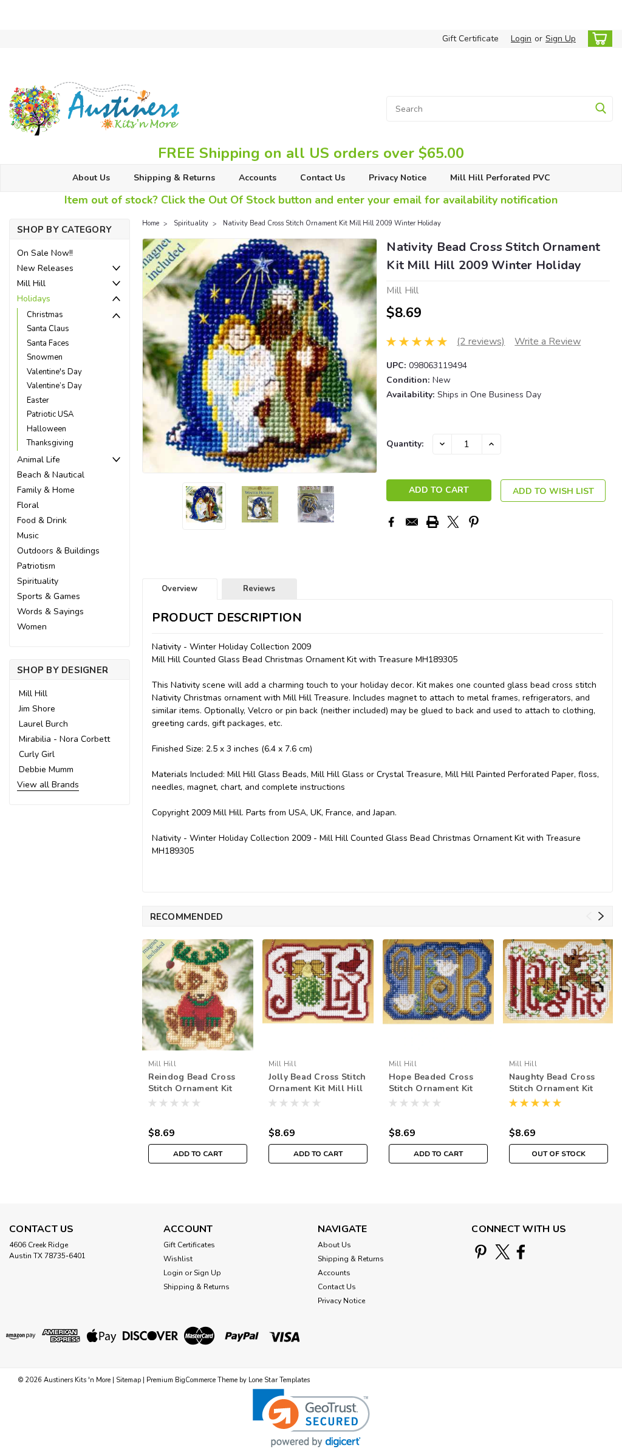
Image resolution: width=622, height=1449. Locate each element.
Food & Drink (42, 520)
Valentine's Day (54, 371)
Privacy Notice (397, 177)
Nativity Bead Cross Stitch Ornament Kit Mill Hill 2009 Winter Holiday (332, 223)
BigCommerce (195, 1380)
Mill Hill (31, 283)
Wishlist (178, 1259)
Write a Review (547, 341)
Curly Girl (37, 754)
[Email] (412, 522)
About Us (91, 177)
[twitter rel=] (502, 1251)
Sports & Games (48, 596)
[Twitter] (453, 522)
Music (28, 535)
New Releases (45, 268)
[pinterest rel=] (480, 1251)
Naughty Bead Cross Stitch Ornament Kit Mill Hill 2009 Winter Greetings (554, 1083)
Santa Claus (48, 328)
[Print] (432, 522)
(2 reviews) (481, 341)
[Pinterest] (474, 522)
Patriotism (36, 566)
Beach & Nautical (50, 475)
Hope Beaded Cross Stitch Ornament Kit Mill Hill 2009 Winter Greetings (434, 1083)
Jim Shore (37, 708)
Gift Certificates (189, 1245)
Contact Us (322, 177)
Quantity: (404, 444)
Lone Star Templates (279, 1380)
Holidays (33, 298)
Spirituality (37, 581)
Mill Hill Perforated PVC (500, 177)
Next (366, 355)
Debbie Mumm (46, 769)
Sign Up (560, 38)
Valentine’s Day (54, 385)
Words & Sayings (50, 611)
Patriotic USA (50, 414)
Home (150, 223)
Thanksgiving (50, 442)
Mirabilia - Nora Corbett (64, 739)
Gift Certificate (470, 38)
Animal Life (38, 459)
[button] (311, 1418)
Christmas (45, 314)
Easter (38, 400)
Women (32, 626)
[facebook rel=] (520, 1251)
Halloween (46, 428)
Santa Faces (48, 343)
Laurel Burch (43, 724)
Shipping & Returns (174, 177)
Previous (152, 355)
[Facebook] (391, 522)
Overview (179, 588)
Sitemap (128, 1380)
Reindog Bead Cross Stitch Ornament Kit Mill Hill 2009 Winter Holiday (193, 1083)
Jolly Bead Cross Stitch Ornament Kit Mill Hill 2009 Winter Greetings (317, 1083)
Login (521, 38)
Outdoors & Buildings (58, 551)
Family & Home (46, 490)
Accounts (257, 177)
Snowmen (45, 357)
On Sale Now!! (45, 253)
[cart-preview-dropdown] (597, 38)
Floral (28, 505)
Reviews (259, 588)
